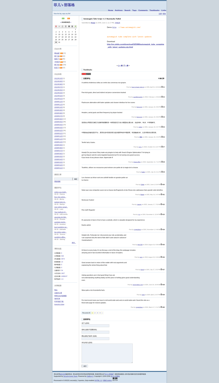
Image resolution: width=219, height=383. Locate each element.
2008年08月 (58, 148)
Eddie (142, 184)
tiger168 (140, 244)
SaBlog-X (90, 376)
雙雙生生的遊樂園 (60, 296)
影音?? (56, 68)
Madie (142, 194)
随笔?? (56, 59)
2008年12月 (58, 136)
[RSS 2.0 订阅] (68, 19)
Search (127, 10)
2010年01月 (58, 99)
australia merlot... (60, 222)
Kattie (143, 172)
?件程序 (117, 23)
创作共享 (63, 374)
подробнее (137, 229)
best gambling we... (61, 227)
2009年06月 (58, 119)
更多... (74, 243)
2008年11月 (58, 139)
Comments (143, 10)
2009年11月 (58, 104)
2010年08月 (58, 84)
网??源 (56, 56)
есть (140, 147)
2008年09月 (58, 145)
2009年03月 (58, 128)
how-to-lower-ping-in (138, 87)
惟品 (55, 290)
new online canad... (61, 207)
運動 (140, 137)
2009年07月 (58, 116)
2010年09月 (58, 81)
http (114, 27)
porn (141, 257)
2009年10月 (58, 107)
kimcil (142, 269)
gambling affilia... (60, 237)
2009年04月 (58, 125)
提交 (85, 366)
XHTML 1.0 (98, 380)
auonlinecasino (137, 97)
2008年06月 (58, 153)
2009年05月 (58, 122)
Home (110, 10)
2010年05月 (58, 90)
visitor (140, 127)
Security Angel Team (70, 376)
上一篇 (120, 65)
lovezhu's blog (59, 304)
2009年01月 (58, 133)
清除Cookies (107, 380)
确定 (75, 179)
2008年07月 (58, 151)
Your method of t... (60, 212)
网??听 (56, 65)
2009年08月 (58, 113)
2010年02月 (58, 96)
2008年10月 (58, 142)
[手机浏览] (63, 19)
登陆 (164, 14)
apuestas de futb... (60, 217)
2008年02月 (58, 165)
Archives (119, 10)
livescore (139, 107)
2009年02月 (58, 130)
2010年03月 (58, 93)
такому (139, 204)
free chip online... (60, 197)
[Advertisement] (94, 38)
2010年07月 (58, 87)
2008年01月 (58, 168)
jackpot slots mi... (60, 202)
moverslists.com (138, 284)
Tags (134, 10)
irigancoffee (137, 162)
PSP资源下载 (58, 301)
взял (143, 294)
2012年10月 (58, 78)
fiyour (93, 23)
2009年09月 (58, 110)
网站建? (57, 53)
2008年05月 (58, 156)
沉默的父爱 (58, 293)
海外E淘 (57, 298)
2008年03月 (58, 162)
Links (163, 10)
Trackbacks (154, 10)
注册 (160, 14)
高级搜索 (57, 181)
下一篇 (126, 65)
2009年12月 (58, 102)
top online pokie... (60, 232)
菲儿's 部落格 (64, 4)
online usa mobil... (60, 192)
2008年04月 (58, 159)
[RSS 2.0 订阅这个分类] (61, 53)
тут (139, 214)
